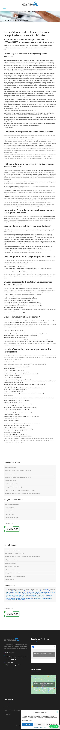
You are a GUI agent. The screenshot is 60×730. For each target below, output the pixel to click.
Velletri (12, 596)
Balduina (8, 598)
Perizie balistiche (9, 511)
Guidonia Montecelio (23, 594)
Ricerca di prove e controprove (12, 517)
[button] (57, 712)
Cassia (50, 596)
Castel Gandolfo (12, 591)
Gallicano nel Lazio (35, 591)
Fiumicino (30, 595)
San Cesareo (37, 592)
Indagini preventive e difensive (12, 504)
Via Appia (23, 598)
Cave (7, 594)
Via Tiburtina (44, 598)
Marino (35, 594)
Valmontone (21, 596)
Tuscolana (12, 598)
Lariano (7, 592)
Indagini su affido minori (10, 467)
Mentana (12, 592)
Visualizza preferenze (52, 724)
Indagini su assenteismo (10, 563)
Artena (53, 592)
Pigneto (13, 599)
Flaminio (33, 596)
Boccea (23, 599)
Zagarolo (16, 596)
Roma (46, 589)
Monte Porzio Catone (47, 595)
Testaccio (28, 598)
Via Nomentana (44, 596)
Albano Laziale (44, 592)
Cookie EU (7, 714)
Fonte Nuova (27, 591)
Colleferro (16, 594)
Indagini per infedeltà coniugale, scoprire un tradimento (18, 477)
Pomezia (8, 596)
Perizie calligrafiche (9, 514)
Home (6, 20)
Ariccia (26, 595)
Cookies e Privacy (42, 727)
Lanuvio (39, 595)
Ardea (49, 592)
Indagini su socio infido (10, 569)
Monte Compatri (41, 594)
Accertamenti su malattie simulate (13, 550)
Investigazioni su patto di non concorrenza (15, 576)
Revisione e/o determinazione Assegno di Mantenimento (18, 470)
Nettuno (47, 594)
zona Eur (18, 598)
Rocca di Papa (30, 592)
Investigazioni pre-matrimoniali (12, 474)
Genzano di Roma (44, 591)
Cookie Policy (35, 727)
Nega (39, 724)
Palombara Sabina (10, 595)
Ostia (32, 598)
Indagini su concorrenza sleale (12, 566)
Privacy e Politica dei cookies (12, 710)
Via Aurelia (18, 599)
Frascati (35, 595)
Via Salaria (37, 596)
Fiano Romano (20, 591)
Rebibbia (49, 598)
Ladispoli (31, 594)
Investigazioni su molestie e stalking (13, 487)
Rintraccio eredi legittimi (10, 480)
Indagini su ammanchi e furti (11, 560)
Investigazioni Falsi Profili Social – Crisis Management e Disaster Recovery (22, 493)
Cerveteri (11, 594)
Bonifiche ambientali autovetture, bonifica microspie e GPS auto (20, 490)
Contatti (7, 706)
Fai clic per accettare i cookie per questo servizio (43, 654)
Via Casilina (8, 599)
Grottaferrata (52, 591)
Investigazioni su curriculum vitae (12, 573)
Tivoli (23, 595)
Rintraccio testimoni (9, 507)
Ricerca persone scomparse (11, 483)
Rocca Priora (18, 595)
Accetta (28, 724)
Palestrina (24, 592)
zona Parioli (27, 596)
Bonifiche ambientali (9, 579)
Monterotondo (18, 592)
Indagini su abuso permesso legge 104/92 (15, 553)
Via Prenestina (37, 598)
